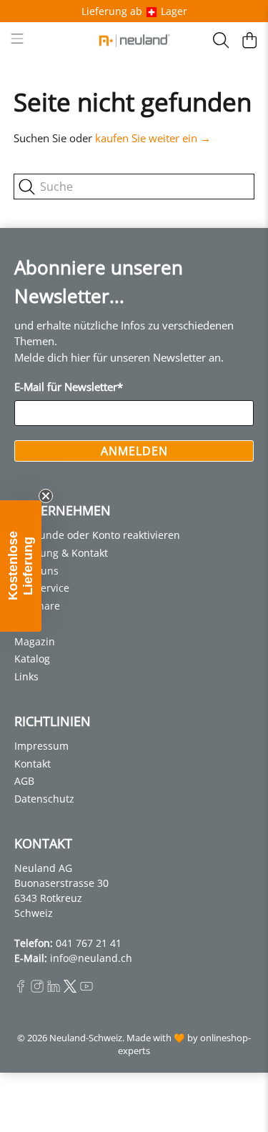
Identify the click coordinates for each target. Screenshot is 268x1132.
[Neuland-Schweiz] (134, 41)
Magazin (34, 641)
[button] (20, 566)
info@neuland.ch (91, 958)
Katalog (32, 658)
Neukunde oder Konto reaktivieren (97, 535)
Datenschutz (44, 798)
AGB (24, 781)
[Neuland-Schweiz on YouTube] (86, 989)
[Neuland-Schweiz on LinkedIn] (53, 989)
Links (26, 676)
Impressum (41, 746)
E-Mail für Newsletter (68, 386)
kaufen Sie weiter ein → (153, 138)
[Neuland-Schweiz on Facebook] (20, 989)
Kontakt (32, 763)
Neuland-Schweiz (85, 1038)
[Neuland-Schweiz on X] (70, 989)
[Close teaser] (46, 496)
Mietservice (41, 588)
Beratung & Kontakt (61, 553)
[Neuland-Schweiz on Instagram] (37, 989)
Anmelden (134, 451)
